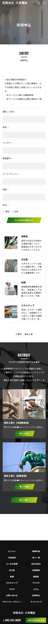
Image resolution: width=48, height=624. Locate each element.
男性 (7, 211)
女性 (16, 211)
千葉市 (18, 334)
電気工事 (28, 334)
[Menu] (44, 3)
